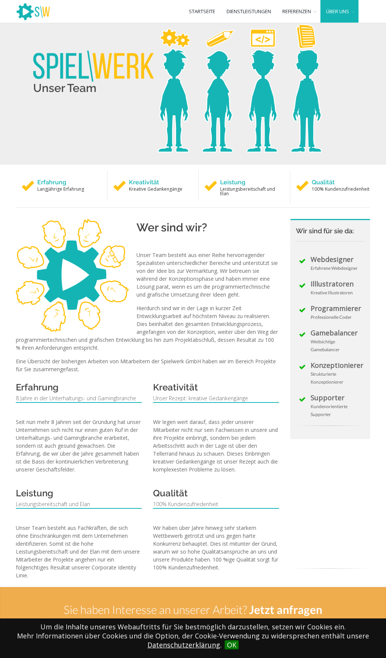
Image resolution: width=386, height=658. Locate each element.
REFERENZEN (296, 11)
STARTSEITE (202, 11)
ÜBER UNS (337, 11)
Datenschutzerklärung (183, 644)
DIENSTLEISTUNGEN (249, 11)
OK (231, 644)
